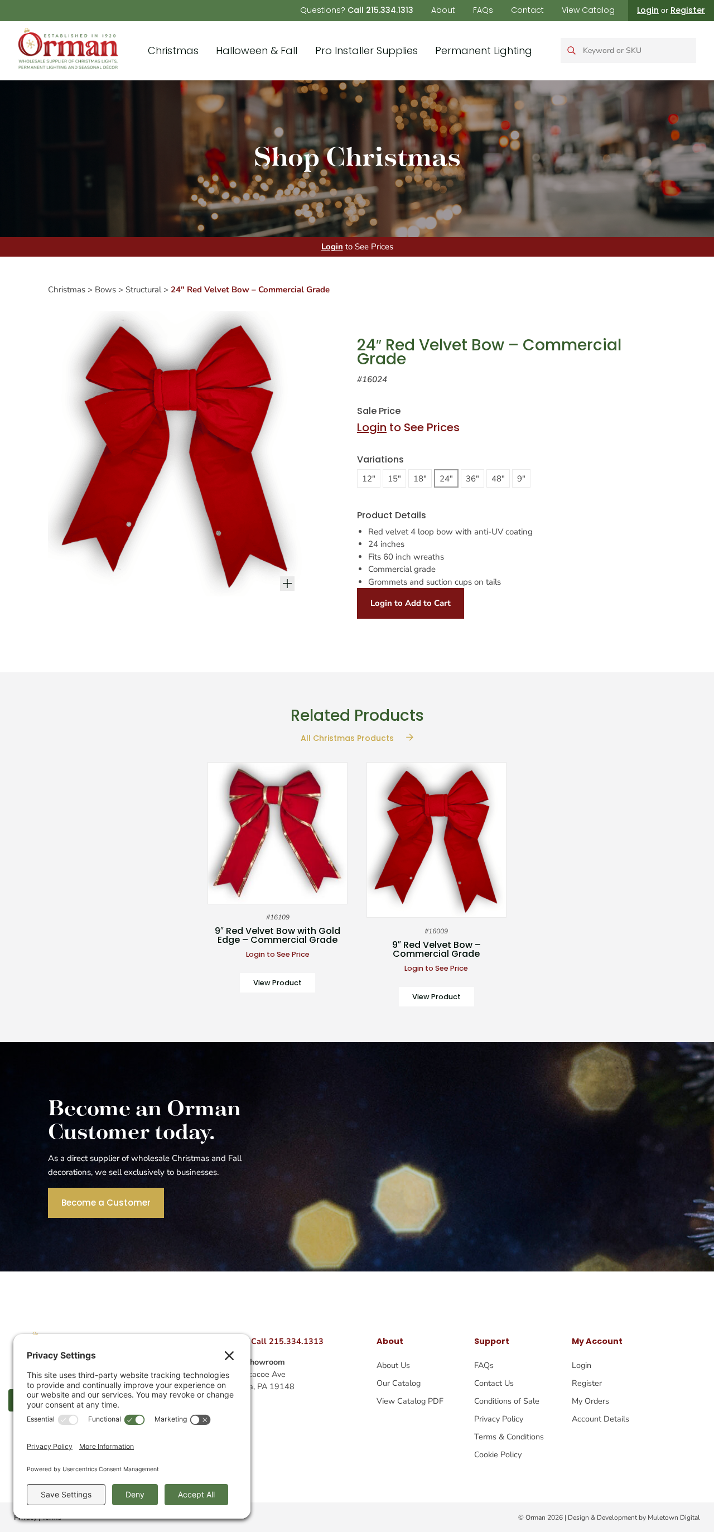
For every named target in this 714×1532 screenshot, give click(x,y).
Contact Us (494, 1383)
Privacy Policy (498, 1418)
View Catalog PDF (410, 1400)
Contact (527, 10)
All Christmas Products (348, 738)
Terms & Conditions (509, 1436)
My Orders (590, 1400)
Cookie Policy (498, 1454)
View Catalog (588, 10)
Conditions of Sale (506, 1400)
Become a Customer (106, 1202)
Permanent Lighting (483, 50)
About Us (393, 1365)
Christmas (173, 50)
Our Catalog (399, 1383)
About (443, 10)
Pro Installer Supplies (366, 50)
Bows (105, 289)
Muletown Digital (674, 1517)
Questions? (356, 10)
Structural (143, 289)
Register (687, 10)
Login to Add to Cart (410, 603)
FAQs (483, 10)
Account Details (600, 1418)
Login (648, 10)
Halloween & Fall (256, 50)
